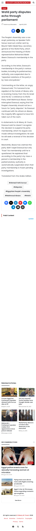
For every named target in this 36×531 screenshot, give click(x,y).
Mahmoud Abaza (13, 195)
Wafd (28, 195)
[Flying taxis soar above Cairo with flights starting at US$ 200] (7, 482)
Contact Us (20, 518)
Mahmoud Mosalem (10, 24)
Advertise (12, 518)
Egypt (4, 8)
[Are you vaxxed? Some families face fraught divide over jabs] (26, 392)
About (6, 518)
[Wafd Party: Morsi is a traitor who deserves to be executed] (26, 415)
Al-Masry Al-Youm (22, 515)
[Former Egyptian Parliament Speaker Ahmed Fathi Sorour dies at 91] (9, 392)
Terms (21, 522)
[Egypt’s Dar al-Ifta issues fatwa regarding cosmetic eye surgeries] (7, 491)
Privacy (15, 522)
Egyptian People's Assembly (18, 191)
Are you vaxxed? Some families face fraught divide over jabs (26, 401)
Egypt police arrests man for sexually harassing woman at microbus (15, 470)
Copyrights (28, 518)
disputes (18, 187)
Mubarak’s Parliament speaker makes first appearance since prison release (9, 427)
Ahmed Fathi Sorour (18, 183)
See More (18, 500)
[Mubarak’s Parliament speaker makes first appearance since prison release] (9, 415)
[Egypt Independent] (18, 2)
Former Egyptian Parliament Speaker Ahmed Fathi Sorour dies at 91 (9, 401)
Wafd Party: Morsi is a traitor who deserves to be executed (26, 425)
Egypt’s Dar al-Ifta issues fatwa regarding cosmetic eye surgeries (24, 491)
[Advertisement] (18, 301)
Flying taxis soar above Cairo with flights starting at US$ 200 (23, 482)
